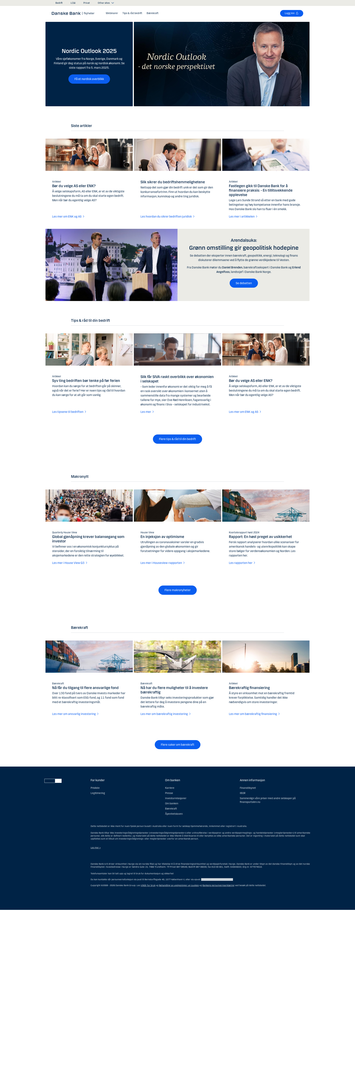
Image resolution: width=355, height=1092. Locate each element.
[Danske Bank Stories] (74, 13)
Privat (86, 2)
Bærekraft (171, 808)
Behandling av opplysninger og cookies (179, 885)
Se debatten (244, 283)
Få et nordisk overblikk (89, 79)
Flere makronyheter (178, 590)
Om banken (171, 803)
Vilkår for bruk (148, 885)
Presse (169, 793)
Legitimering (98, 793)
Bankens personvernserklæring (218, 885)
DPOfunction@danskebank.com (217, 879)
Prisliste (95, 788)
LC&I (73, 2)
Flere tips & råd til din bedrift (177, 439)
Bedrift (59, 2)
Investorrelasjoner (175, 798)
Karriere (169, 788)
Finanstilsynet (248, 788)
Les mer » (96, 847)
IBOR (242, 793)
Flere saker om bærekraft (177, 744)
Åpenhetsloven (174, 813)
